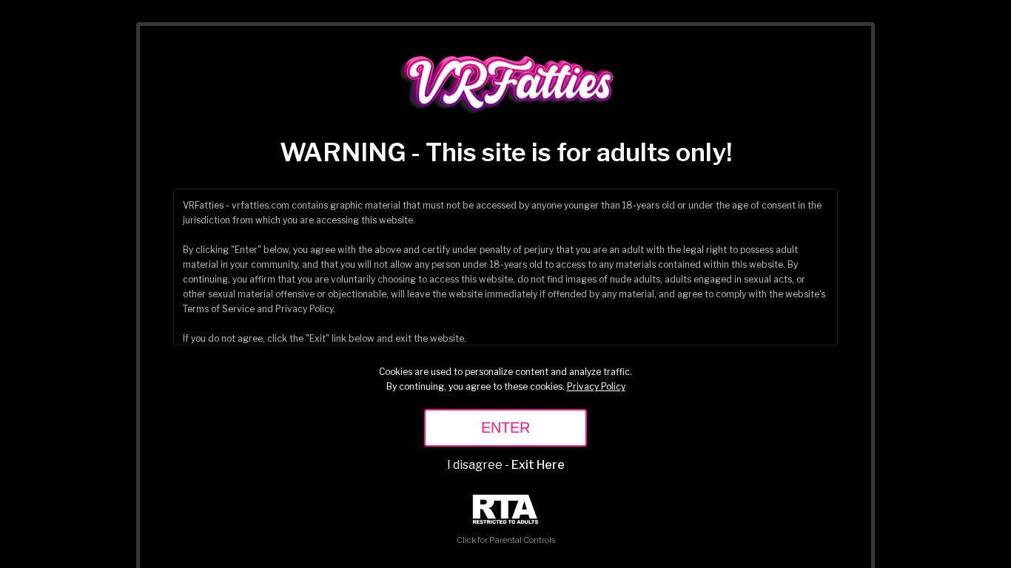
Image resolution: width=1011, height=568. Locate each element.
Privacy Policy (596, 386)
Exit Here (538, 465)
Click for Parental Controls (506, 540)
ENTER (505, 427)
